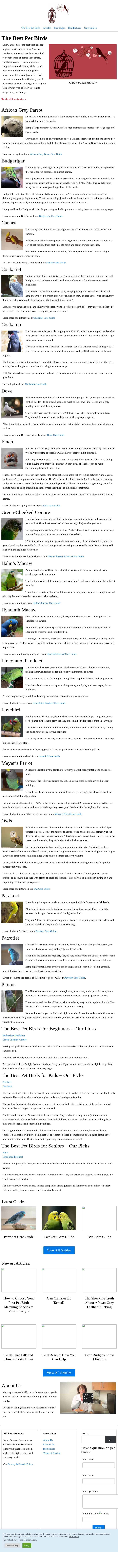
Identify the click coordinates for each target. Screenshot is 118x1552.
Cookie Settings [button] (12, 1545)
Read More (74, 1536)
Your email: (88, 1475)
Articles (47, 28)
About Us (48, 1440)
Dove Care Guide (56, 435)
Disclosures (49, 1448)
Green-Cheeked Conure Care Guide (66, 556)
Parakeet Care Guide (46, 931)
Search (84, 1433)
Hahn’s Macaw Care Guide (47, 603)
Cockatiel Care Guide (44, 317)
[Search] (110, 1439)
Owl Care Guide (42, 888)
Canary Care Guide (56, 262)
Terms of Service (51, 1453)
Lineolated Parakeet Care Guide (49, 703)
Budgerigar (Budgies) (14, 1035)
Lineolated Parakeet (13, 1157)
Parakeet (7, 1082)
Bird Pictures (74, 28)
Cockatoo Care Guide (36, 384)
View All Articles (59, 1373)
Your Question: (90, 1491)
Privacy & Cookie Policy (20, 1464)
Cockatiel (7, 1086)
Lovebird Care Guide (49, 756)
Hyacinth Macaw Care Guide (62, 654)
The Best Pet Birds (30, 28)
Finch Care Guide (51, 505)
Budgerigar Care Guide (51, 216)
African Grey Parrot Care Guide (46, 154)
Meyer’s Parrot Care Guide (68, 814)
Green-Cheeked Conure (15, 1039)
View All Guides (59, 1250)
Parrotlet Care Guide (74, 977)
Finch (5, 1152)
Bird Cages (59, 28)
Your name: (88, 1459)
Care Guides (90, 28)
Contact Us (48, 1444)
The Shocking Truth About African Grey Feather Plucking (99, 1302)
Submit (98, 1527)
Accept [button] (27, 1545)
